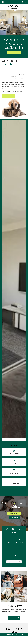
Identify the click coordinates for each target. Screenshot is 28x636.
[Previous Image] (2, 22)
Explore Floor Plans (13, 562)
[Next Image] (26, 22)
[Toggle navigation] (2, 2)
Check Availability (13, 52)
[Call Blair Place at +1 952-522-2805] (25, 2)
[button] (23, 2)
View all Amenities (13, 491)
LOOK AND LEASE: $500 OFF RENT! (14, 634)
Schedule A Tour (7, 96)
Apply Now (15, 517)
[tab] (11, 33)
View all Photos (13, 618)
